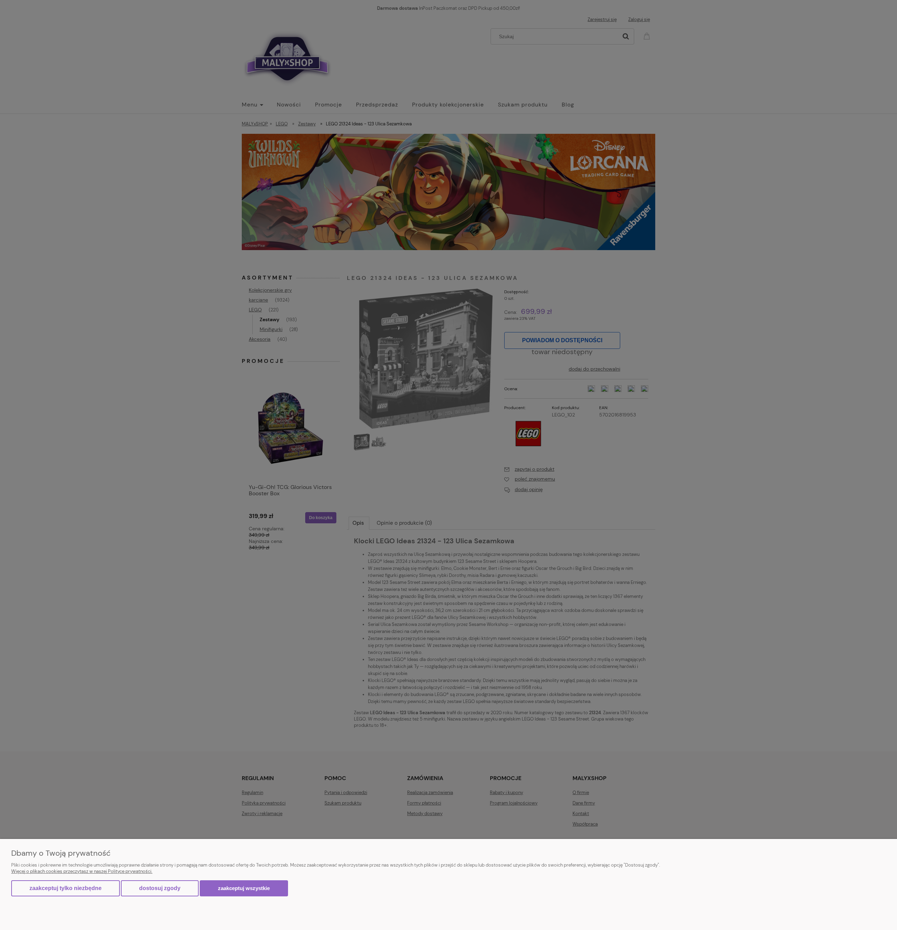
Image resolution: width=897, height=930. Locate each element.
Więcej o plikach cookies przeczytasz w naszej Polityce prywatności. (81, 871)
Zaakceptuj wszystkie (244, 888)
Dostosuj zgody (159, 888)
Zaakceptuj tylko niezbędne (65, 888)
